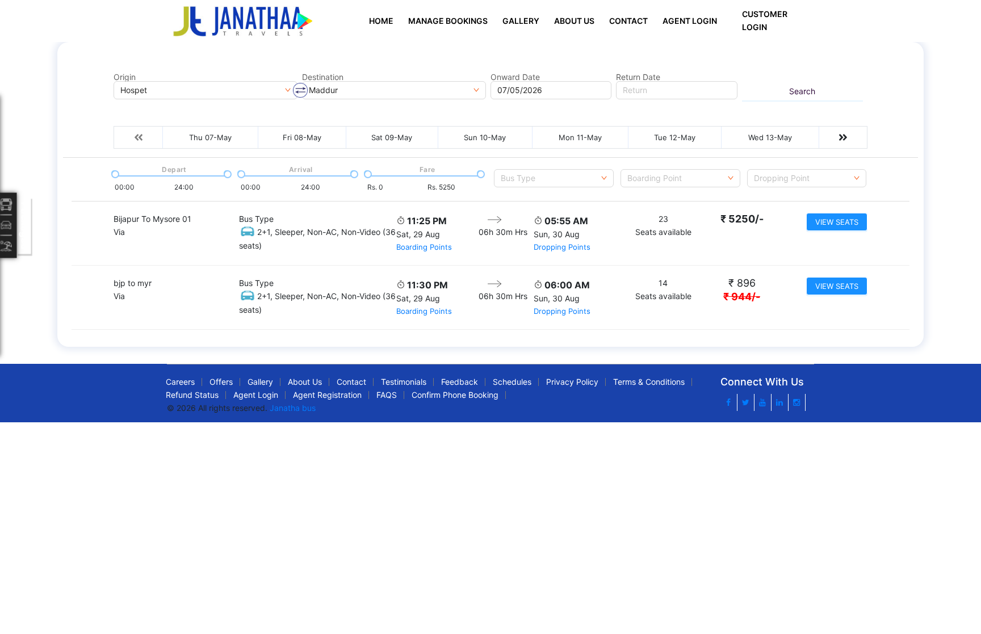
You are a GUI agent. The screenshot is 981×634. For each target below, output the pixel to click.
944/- (741, 297)
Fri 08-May (302, 137)
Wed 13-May (770, 137)
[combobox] (554, 178)
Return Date (638, 77)
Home (381, 21)
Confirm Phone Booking (455, 395)
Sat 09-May (391, 137)
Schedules (512, 382)
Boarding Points (424, 246)
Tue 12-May (674, 137)
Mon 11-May (580, 137)
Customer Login (764, 20)
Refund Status (192, 395)
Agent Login (690, 21)
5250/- (742, 219)
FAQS (386, 395)
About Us (574, 21)
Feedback (459, 382)
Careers (180, 382)
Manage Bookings (448, 21)
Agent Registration (327, 395)
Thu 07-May (210, 137)
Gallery (520, 21)
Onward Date (515, 77)
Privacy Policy (572, 382)
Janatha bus (293, 408)
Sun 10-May (485, 137)
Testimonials (403, 382)
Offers (221, 382)
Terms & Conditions (649, 382)
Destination (322, 77)
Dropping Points (562, 246)
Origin (125, 77)
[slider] (114, 173)
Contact (628, 21)
